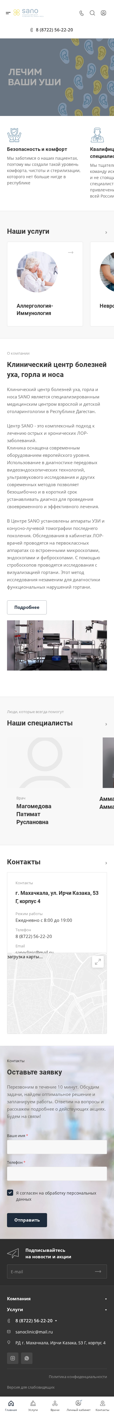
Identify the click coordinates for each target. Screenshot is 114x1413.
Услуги (15, 1309)
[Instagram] (12, 1358)
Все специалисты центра (104, 723)
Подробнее (26, 607)
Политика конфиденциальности (78, 1376)
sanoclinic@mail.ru (34, 952)
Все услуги (104, 231)
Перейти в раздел (104, 862)
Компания (19, 1298)
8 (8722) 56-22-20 (54, 30)
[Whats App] (26, 1358)
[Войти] (103, 13)
